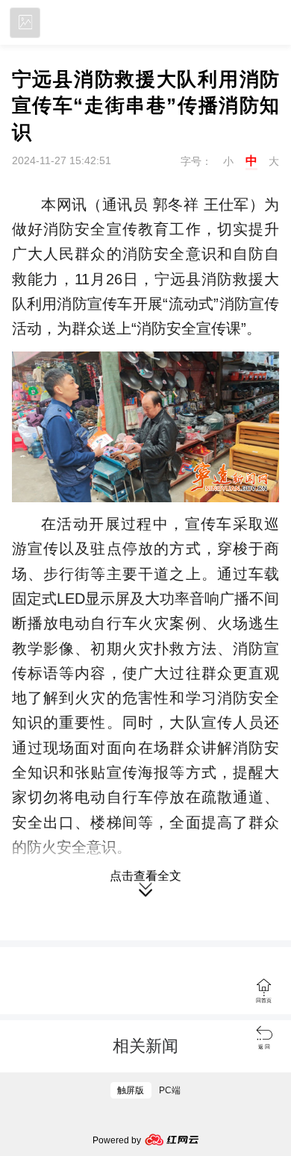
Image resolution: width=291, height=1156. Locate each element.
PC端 (170, 1090)
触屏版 (130, 1090)
